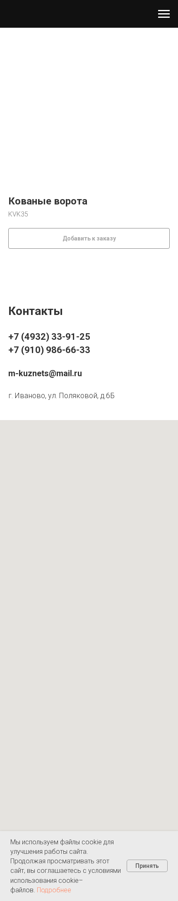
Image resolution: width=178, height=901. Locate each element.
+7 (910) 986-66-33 (49, 350)
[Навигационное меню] (164, 14)
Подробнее (54, 890)
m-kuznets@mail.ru (45, 373)
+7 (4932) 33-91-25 (49, 337)
